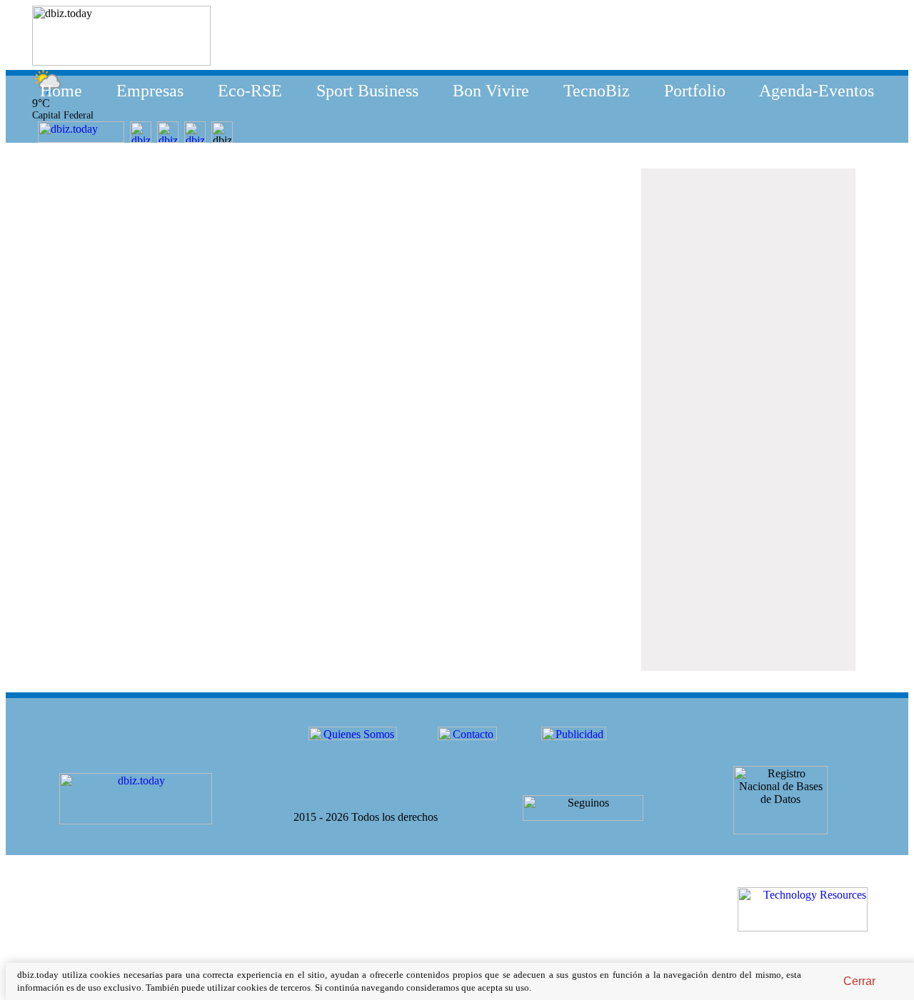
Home (61, 90)
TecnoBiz (596, 90)
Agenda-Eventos (816, 90)
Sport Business (367, 90)
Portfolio (694, 90)
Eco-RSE (250, 90)
